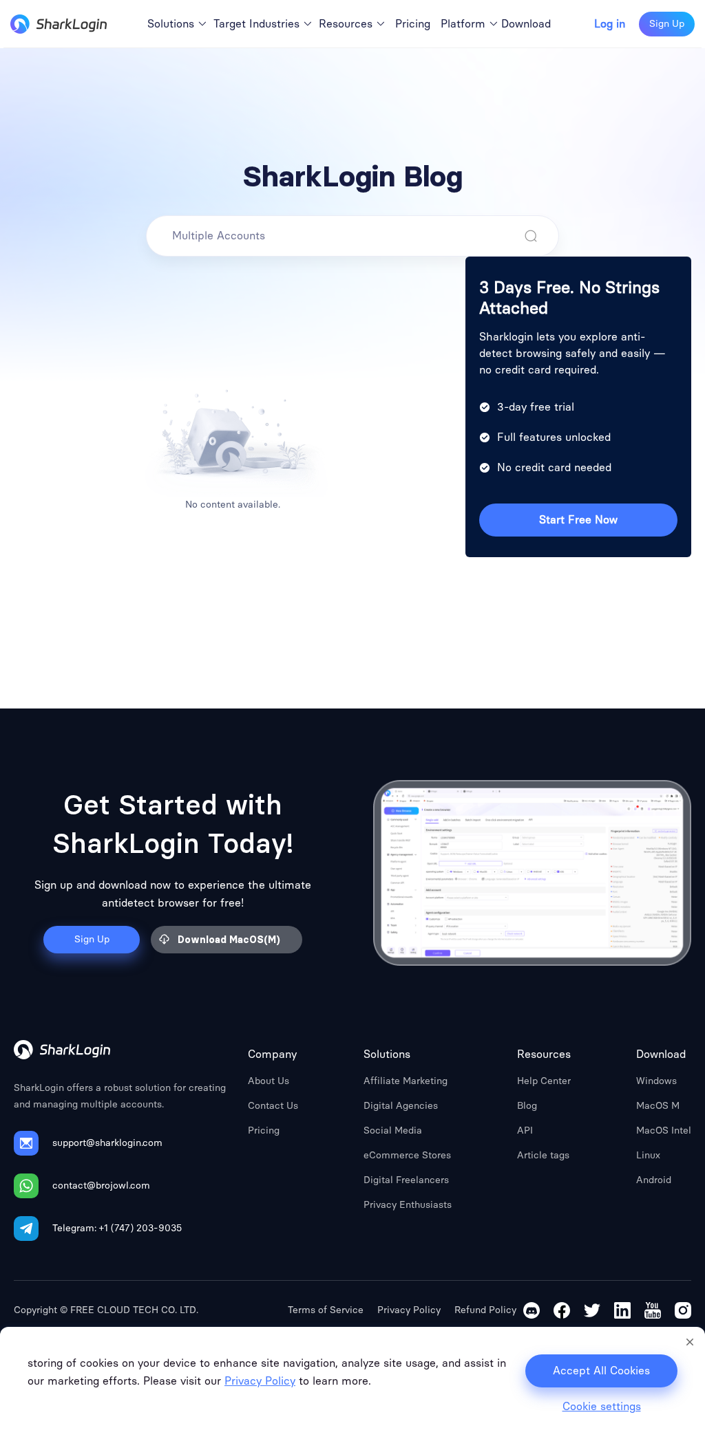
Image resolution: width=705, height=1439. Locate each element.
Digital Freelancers (406, 1180)
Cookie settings (601, 1406)
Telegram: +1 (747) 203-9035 (117, 1228)
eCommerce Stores (407, 1155)
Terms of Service (326, 1310)
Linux (648, 1155)
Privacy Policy (409, 1310)
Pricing (264, 1130)
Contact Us (273, 1106)
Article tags (543, 1155)
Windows (656, 1081)
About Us (268, 1081)
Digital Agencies (401, 1106)
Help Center (544, 1081)
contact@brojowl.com (101, 1185)
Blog (527, 1106)
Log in (609, 24)
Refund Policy (485, 1310)
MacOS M (658, 1106)
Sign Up (666, 24)
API (525, 1130)
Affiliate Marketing (406, 1081)
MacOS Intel (663, 1130)
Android (653, 1180)
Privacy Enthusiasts (408, 1205)
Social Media (393, 1130)
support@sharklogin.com (107, 1143)
